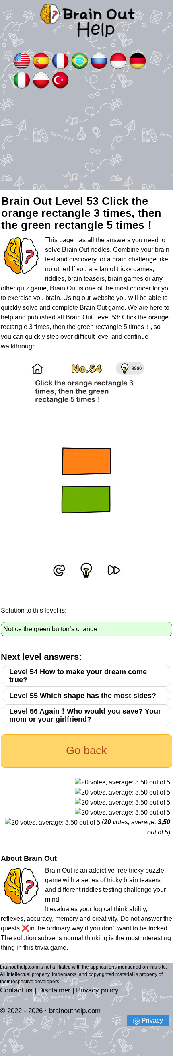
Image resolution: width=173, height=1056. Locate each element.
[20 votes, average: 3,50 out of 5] (122, 782)
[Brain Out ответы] (99, 60)
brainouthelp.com (75, 1011)
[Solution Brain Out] (60, 60)
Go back (86, 751)
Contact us (16, 990)
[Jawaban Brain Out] (118, 60)
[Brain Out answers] (21, 60)
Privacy (152, 1020)
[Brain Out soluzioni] (21, 79)
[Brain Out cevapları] (60, 79)
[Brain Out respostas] (79, 60)
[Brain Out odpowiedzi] (41, 79)
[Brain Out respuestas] (41, 60)
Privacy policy (97, 990)
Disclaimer (54, 990)
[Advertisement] (86, 140)
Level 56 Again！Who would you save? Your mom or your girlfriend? (85, 715)
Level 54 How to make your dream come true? (78, 676)
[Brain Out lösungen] (137, 60)
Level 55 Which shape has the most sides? (82, 696)
